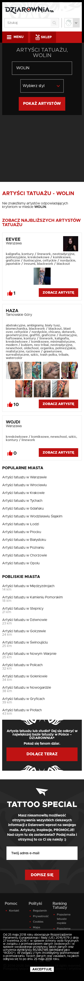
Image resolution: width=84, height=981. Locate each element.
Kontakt (14, 910)
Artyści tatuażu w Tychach (22, 500)
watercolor (14, 358)
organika (47, 348)
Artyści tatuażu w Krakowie (23, 493)
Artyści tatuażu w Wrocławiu (24, 485)
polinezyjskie (16, 257)
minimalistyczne (62, 341)
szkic (34, 354)
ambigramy (35, 325)
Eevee (13, 239)
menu (18, 37)
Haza (12, 311)
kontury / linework (36, 254)
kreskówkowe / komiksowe (49, 257)
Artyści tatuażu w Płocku (21, 532)
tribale (63, 354)
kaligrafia (13, 254)
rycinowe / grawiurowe (44, 351)
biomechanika (16, 328)
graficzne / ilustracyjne (23, 260)
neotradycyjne (63, 254)
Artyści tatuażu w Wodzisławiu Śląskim (32, 516)
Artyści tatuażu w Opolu (21, 563)
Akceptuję (42, 969)
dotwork (68, 332)
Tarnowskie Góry (19, 314)
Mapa (36, 927)
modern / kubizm (19, 345)
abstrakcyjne (15, 325)
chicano (54, 332)
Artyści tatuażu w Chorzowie (24, 555)
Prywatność (40, 916)
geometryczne (17, 335)
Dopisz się (42, 875)
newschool (14, 348)
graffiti (35, 335)
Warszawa (14, 243)
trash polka (48, 354)
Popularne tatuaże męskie (63, 919)
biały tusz (52, 325)
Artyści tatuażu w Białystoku (24, 540)
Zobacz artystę (58, 292)
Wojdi (13, 422)
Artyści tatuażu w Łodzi (20, 524)
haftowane (14, 338)
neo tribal (41, 345)
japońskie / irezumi (20, 263)
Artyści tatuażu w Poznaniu (23, 547)
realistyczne (15, 351)
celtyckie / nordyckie (59, 260)
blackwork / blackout (53, 263)
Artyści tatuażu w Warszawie (24, 477)
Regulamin (40, 910)
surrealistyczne (17, 354)
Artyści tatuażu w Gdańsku (23, 508)
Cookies (38, 921)
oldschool (31, 348)
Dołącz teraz (42, 754)
